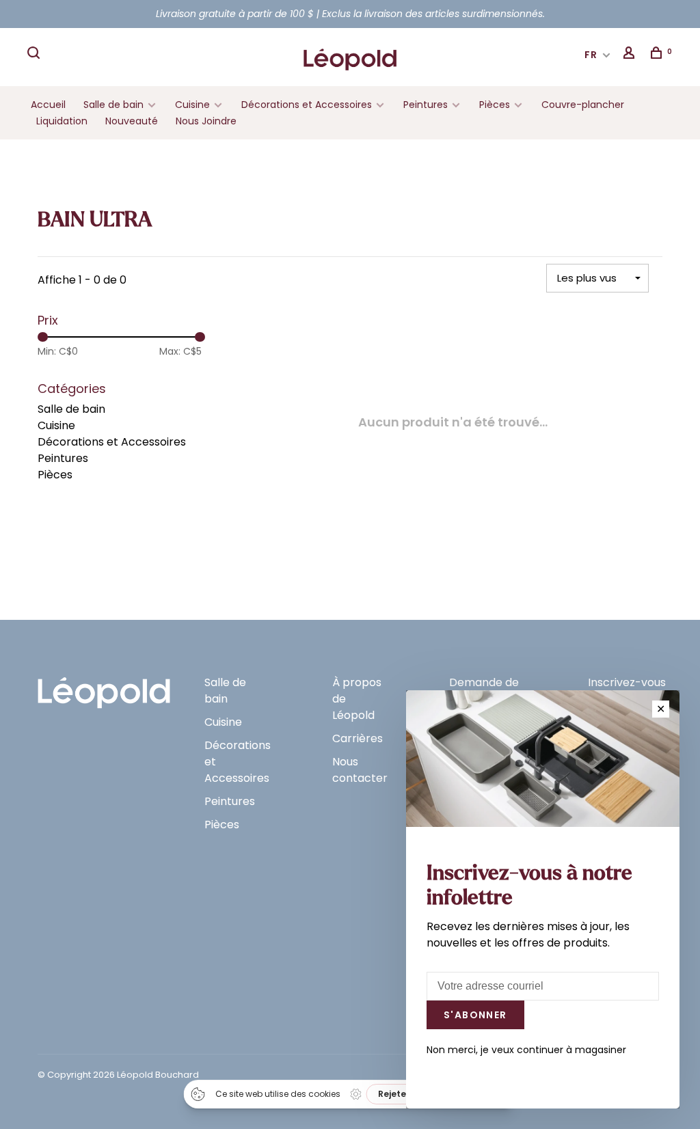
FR (591, 55)
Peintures (425, 104)
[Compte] (631, 55)
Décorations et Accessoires (306, 104)
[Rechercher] (35, 55)
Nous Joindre (206, 121)
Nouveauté (131, 121)
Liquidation (62, 121)
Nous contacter (360, 770)
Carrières (357, 738)
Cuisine (192, 104)
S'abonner (475, 1015)
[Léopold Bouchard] (104, 686)
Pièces (496, 104)
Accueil (48, 104)
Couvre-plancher (582, 104)
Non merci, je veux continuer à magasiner (526, 1050)
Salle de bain (113, 104)
